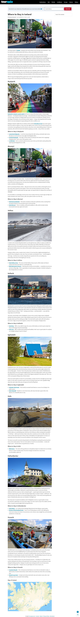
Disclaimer (52, 616)
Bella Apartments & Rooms (15, 266)
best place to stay (38, 123)
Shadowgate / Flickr (48, 486)
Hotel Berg (11, 326)
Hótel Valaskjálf (12, 391)
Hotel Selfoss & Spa (13, 263)
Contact (37, 616)
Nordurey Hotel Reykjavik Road (16, 510)
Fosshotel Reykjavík (13, 137)
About (41, 616)
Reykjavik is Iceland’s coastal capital (16, 114)
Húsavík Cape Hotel (13, 575)
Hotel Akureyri (12, 205)
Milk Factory (12, 448)
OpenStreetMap (49, 610)
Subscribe (67, 9)
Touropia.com (32, 616)
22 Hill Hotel (12, 141)
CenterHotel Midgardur (14, 134)
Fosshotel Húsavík (13, 570)
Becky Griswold (12, 17)
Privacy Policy (46, 616)
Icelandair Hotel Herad (14, 387)
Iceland (18, 50)
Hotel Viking (12, 508)
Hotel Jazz (11, 329)
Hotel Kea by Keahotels (14, 201)
